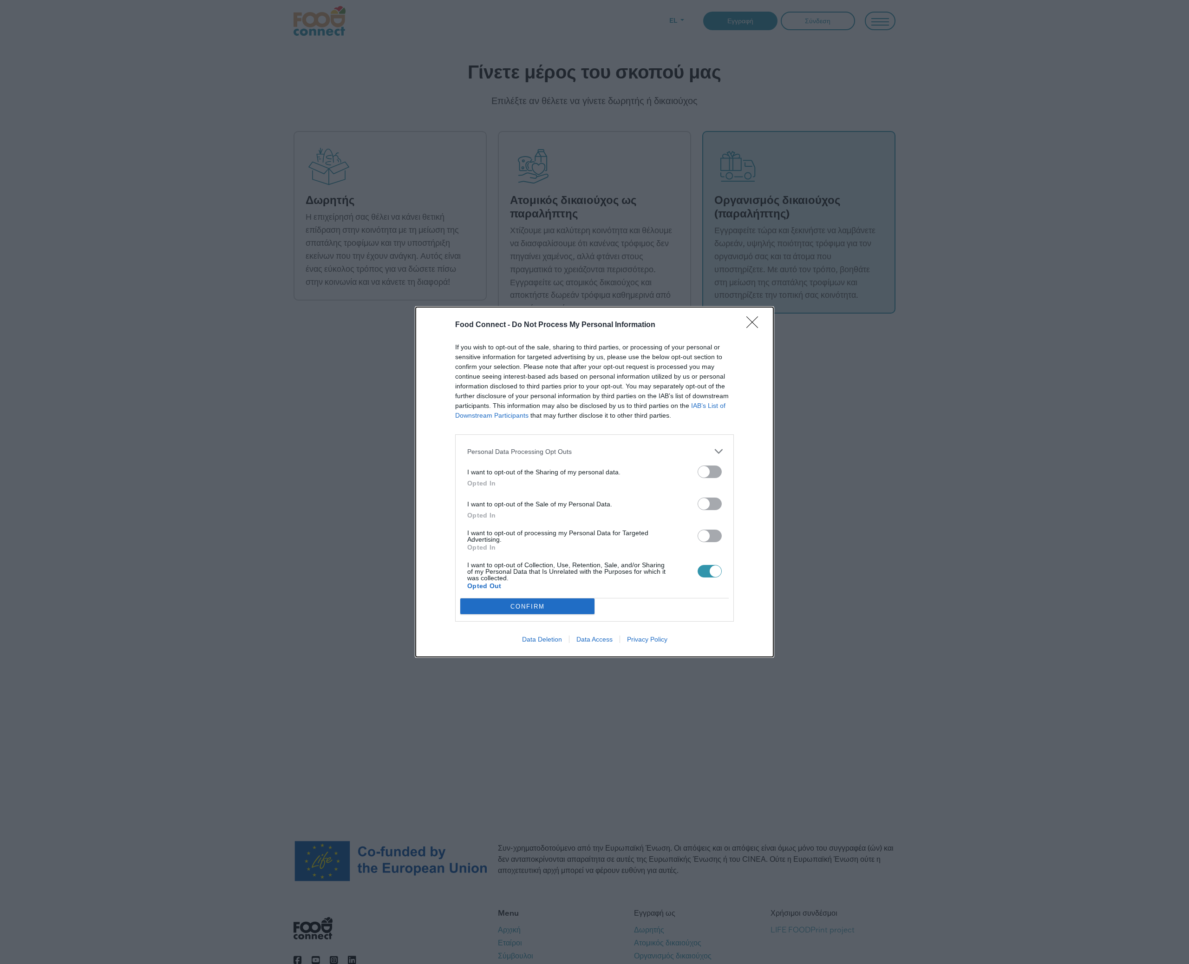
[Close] (755, 325)
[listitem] (594, 451)
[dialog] (594, 482)
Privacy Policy (647, 639)
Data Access (594, 639)
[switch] (710, 472)
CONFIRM (527, 606)
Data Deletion (542, 639)
